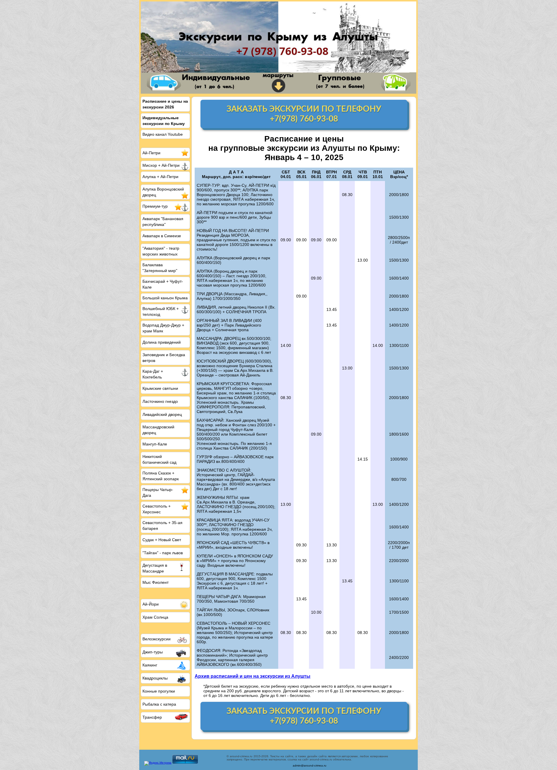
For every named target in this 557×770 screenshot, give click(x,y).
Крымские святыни (160, 388)
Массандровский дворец (158, 430)
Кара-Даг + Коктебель (152, 374)
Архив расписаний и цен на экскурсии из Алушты (252, 676)
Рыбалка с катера (159, 704)
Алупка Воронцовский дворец (163, 192)
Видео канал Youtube (162, 134)
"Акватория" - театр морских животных (160, 251)
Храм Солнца (155, 617)
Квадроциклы (155, 678)
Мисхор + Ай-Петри (161, 165)
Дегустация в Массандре (154, 568)
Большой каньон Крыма (165, 298)
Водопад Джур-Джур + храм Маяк (163, 328)
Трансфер (152, 717)
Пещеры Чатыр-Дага (157, 492)
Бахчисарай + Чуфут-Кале (162, 284)
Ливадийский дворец (162, 414)
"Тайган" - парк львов (162, 552)
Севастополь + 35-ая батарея (162, 525)
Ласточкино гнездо (160, 401)
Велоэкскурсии (156, 639)
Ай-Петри (151, 153)
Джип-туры (152, 652)
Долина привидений (161, 342)
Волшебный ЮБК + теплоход (160, 311)
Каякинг (149, 665)
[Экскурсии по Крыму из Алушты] (278, 47)
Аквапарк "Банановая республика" (162, 221)
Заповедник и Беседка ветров (163, 357)
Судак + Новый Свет (161, 539)
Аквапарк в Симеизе (161, 235)
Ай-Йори (150, 604)
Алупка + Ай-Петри (160, 176)
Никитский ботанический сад (159, 459)
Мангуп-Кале (154, 444)
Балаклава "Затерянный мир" (159, 267)
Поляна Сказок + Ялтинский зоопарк (160, 476)
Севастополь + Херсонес (156, 509)
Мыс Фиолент (155, 582)
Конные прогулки (158, 691)
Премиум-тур (155, 206)
